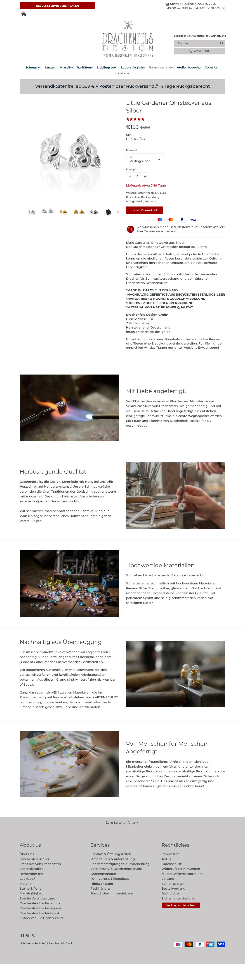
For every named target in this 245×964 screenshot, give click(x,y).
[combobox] (202, 43)
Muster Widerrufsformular (182, 874)
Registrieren (201, 35)
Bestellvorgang (173, 888)
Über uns (27, 854)
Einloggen (180, 35)
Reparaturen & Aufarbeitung (113, 859)
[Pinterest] (33, 935)
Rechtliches (171, 893)
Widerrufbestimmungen (181, 869)
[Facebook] (22, 935)
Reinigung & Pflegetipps (110, 878)
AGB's (166, 859)
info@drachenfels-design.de (148, 332)
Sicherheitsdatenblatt (179, 898)
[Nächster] (118, 211)
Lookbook (27, 878)
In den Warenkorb (144, 210)
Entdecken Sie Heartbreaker (41, 918)
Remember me (31, 874)
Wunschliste (217, 35)
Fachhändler (100, 888)
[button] (136, 119)
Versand (168, 878)
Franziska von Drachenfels (40, 864)
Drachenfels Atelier (34, 859)
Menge (130, 169)
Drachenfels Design (62, 943)
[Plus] (145, 176)
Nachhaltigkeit (31, 893)
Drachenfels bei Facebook (40, 903)
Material (131, 150)
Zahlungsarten (173, 883)
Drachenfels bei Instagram (40, 908)
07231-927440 (205, 4)
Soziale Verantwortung (37, 898)
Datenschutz (172, 864)
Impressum (171, 854)
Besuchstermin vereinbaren (57, 5)
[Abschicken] (221, 43)
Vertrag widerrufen (180, 905)
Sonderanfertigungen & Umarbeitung (120, 864)
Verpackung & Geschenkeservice (116, 869)
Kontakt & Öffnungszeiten (111, 854)
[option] (31, 211)
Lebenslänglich (32, 869)
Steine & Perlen (32, 888)
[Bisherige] (21, 211)
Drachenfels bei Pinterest (39, 913)
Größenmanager (103, 874)
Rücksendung (102, 883)
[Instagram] (27, 935)
